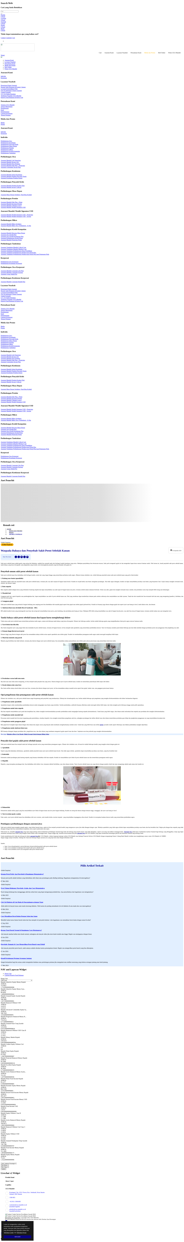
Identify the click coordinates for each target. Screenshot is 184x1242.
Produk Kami (9, 1177)
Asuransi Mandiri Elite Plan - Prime (11, 202)
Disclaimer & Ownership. (12, 1217)
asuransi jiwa (81, 833)
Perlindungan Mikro (7, 149)
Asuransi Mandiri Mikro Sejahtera (11, 224)
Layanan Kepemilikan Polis (9, 89)
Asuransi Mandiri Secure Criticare (11, 187)
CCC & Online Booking (8, 94)
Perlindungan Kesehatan (8, 143)
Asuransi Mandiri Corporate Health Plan (13, 282)
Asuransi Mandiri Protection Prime (11, 240)
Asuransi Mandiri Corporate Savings (12, 272)
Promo (3, 26)
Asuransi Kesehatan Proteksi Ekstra (11, 178)
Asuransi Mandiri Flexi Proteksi (10, 164)
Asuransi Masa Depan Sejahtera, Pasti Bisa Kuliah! (16, 195)
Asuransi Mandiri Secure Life (10, 162)
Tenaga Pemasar (6, 115)
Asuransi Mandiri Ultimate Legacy (11, 205)
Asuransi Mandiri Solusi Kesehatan (11, 175)
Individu (3, 76)
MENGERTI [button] (17, 1236)
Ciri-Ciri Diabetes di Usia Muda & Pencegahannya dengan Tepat (22, 902)
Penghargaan (5, 108)
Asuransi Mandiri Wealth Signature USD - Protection (17, 215)
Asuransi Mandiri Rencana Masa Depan (13, 233)
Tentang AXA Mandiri (7, 105)
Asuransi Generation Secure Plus (11, 167)
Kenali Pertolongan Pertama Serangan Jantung (16, 958)
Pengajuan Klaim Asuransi (9, 85)
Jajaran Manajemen (6, 106)
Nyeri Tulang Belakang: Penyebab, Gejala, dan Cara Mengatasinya (23, 888)
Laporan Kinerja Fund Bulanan (14, 975)
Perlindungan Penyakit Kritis (9, 144)
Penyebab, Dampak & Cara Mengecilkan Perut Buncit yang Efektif (23, 944)
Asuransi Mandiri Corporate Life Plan (12, 271)
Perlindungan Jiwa (6, 141)
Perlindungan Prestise (7, 148)
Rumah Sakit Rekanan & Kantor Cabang (13, 87)
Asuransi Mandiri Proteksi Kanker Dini (13, 185)
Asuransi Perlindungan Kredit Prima (12, 238)
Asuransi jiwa (128, 832)
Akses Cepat (9, 1181)
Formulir (3, 22)
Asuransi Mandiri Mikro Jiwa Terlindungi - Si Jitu (16, 225)
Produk (3, 15)
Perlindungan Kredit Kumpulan (10, 151)
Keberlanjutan (5, 112)
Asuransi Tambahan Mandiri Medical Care (14, 249)
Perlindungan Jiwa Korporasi (9, 262)
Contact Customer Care (8, 38)
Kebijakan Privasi (21, 1232)
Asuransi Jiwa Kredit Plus (8, 235)
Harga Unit (8, 973)
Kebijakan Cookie (9, 1232)
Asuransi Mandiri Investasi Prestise (11, 204)
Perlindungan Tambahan (8, 153)
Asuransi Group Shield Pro (9, 274)
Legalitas (8, 1185)
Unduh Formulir (6, 92)
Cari (100, 53)
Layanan (3, 19)
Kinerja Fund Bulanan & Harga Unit (12, 97)
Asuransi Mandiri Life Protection (11, 160)
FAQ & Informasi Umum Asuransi (11, 90)
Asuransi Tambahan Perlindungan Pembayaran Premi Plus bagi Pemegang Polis (25, 254)
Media (3, 123)
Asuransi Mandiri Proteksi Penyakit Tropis (13, 176)
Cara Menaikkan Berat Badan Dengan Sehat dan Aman (19, 916)
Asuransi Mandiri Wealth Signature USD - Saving (16, 216)
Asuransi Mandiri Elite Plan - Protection (13, 165)
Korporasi (4, 78)
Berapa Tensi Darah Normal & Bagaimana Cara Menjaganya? (21, 930)
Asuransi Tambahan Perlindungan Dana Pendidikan (16, 251)
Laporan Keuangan (6, 113)
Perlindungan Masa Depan (9, 146)
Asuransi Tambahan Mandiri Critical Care (13, 247)
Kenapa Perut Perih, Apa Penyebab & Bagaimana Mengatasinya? (22, 874)
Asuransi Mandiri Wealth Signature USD (13, 207)
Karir (2, 110)
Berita (3, 29)
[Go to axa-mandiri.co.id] (92, 47)
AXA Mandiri (9, 1188)
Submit (3, 1169)
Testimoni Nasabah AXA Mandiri (11, 96)
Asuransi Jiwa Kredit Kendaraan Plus (12, 236)
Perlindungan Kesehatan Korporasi (11, 263)
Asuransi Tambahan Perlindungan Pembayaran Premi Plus (18, 252)
